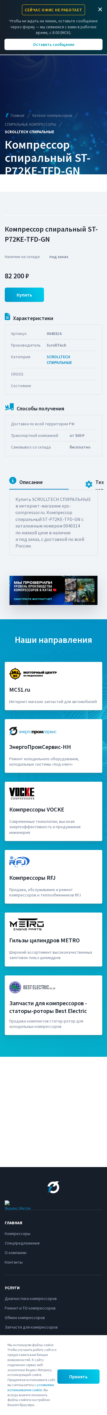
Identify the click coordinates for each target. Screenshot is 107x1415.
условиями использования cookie (30, 1387)
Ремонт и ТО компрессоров (30, 1308)
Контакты (14, 1262)
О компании (15, 1252)
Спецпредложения (22, 1243)
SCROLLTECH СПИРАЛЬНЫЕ (59, 359)
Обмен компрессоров (25, 1317)
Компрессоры (17, 1233)
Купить (24, 295)
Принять (78, 1377)
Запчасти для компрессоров (31, 1327)
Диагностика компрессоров (31, 1298)
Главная (17, 115)
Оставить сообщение (53, 44)
